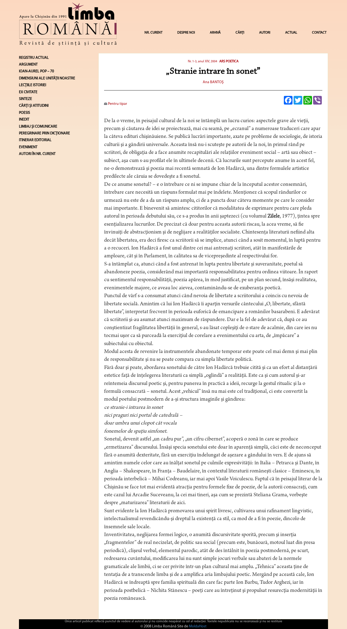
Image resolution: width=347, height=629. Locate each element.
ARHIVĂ (215, 32)
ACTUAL (291, 32)
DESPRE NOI (186, 32)
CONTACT (319, 32)
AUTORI (264, 32)
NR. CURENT (153, 32)
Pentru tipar (117, 104)
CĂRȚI (240, 32)
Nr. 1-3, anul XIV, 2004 (202, 61)
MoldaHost (198, 626)
